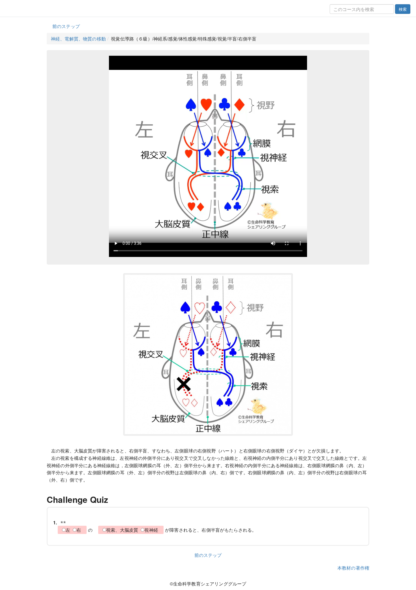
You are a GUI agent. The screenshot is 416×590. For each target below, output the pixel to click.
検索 (403, 9)
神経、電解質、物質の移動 (78, 38)
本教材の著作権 (353, 568)
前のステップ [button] (66, 26)
